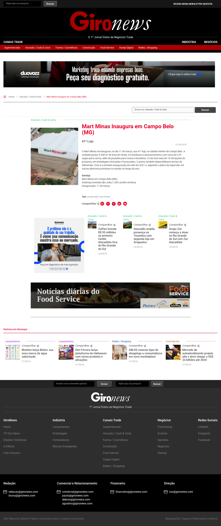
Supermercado (12, 47)
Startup (162, 453)
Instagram (204, 433)
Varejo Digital (126, 47)
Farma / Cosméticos (66, 47)
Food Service (107, 47)
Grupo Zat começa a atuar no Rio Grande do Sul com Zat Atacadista (178, 235)
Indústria (189, 42)
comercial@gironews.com (78, 491)
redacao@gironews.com (23, 491)
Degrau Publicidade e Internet (200, 518)
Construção (89, 47)
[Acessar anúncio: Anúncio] (109, 74)
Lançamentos (12, 341)
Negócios (211, 42)
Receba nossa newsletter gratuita (193, 4)
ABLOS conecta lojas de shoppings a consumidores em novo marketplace (145, 353)
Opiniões (163, 440)
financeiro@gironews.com (131, 491)
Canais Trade (13, 42)
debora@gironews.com (76, 499)
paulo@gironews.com (75, 495)
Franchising (165, 426)
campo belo (92, 197)
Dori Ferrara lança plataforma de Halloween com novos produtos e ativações (91, 355)
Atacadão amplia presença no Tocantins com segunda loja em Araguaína (144, 235)
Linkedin (203, 426)
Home (11, 97)
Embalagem (60, 433)
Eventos (162, 433)
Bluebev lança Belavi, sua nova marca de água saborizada (37, 353)
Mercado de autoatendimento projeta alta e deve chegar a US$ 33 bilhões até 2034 (197, 355)
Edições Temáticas (14, 440)
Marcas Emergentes (65, 446)
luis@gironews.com (181, 491)
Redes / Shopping (147, 47)
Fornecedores (61, 440)
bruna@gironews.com (22, 495)
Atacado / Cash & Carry (37, 47)
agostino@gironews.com (77, 503)
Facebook (204, 440)
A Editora (9, 446)
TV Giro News (11, 433)
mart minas (104, 197)
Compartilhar (105, 224)
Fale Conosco (11, 453)
